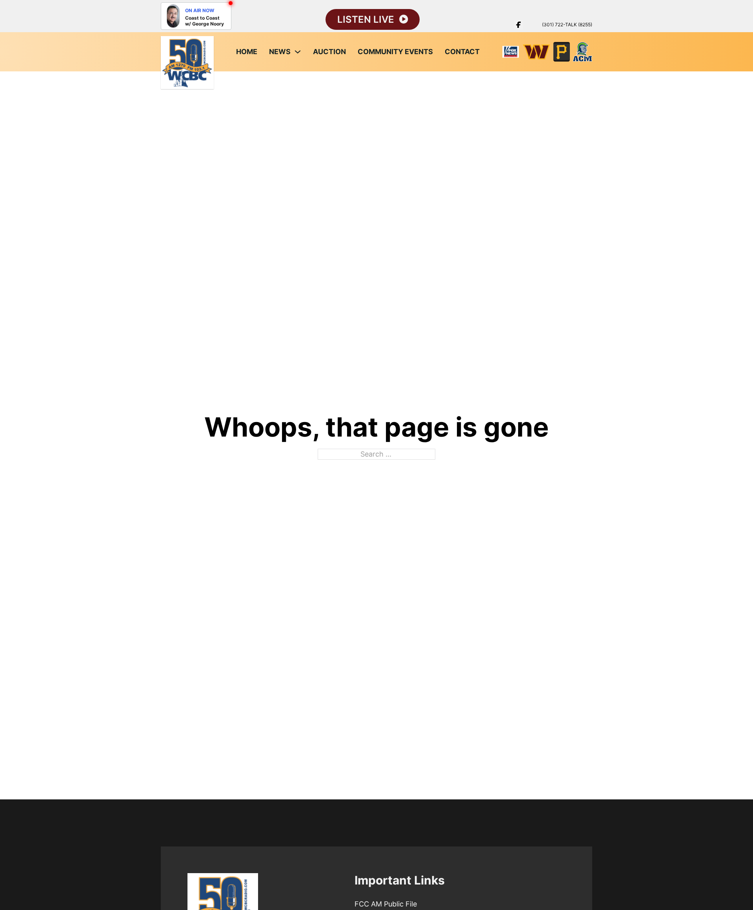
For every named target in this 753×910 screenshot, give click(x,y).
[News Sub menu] (297, 51)
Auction (329, 51)
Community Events (395, 51)
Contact (462, 51)
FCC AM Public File (386, 904)
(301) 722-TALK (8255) (567, 24)
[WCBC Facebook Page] (518, 24)
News (280, 51)
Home (246, 51)
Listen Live (365, 20)
